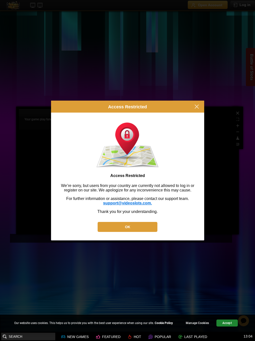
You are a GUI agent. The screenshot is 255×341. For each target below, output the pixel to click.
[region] (127, 324)
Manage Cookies (197, 323)
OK (127, 227)
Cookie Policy (164, 323)
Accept (227, 323)
